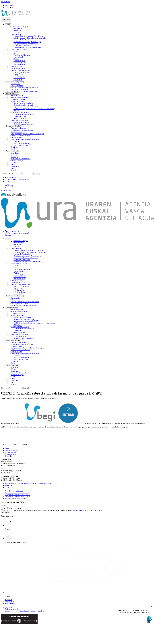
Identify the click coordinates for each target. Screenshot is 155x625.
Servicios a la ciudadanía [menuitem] (14, 126)
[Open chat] (149, 619)
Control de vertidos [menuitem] (17, 101)
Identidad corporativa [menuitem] (18, 68)
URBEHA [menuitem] (17, 111)
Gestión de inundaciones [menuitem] (19, 97)
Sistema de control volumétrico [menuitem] (23, 114)
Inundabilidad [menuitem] (18, 57)
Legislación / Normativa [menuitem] (19, 49)
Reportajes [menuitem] (14, 157)
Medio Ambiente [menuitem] (19, 64)
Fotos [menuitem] (13, 164)
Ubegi (7, 448)
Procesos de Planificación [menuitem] (21, 40)
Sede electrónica (10, 603)
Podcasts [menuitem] (14, 168)
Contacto (8, 181)
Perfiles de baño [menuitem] (16, 137)
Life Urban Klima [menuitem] (19, 78)
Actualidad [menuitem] (15, 153)
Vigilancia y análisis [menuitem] (18, 99)
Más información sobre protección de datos (87, 510)
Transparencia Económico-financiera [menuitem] (25, 44)
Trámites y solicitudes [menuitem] (18, 128)
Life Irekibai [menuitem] (17, 80)
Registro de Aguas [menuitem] (19, 116)
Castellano (18, 508)
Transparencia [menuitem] (16, 34)
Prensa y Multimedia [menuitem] (12, 151)
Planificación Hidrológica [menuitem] (13, 82)
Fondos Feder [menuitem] (18, 74)
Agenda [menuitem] (14, 170)
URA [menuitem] (7, 24)
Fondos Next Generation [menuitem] (21, 72)
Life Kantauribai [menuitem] (18, 76)
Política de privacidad (12, 609)
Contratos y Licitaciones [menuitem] (21, 45)
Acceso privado (6, 190)
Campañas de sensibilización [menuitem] (20, 159)
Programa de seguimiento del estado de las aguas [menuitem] (27, 134)
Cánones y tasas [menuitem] (16, 132)
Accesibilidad (9, 602)
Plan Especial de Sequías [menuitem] (19, 89)
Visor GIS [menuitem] (16, 141)
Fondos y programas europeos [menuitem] (21, 70)
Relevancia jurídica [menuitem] (19, 63)
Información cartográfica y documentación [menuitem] (25, 139)
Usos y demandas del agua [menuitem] (20, 112)
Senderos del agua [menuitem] (17, 160)
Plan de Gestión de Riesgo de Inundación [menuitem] (25, 87)
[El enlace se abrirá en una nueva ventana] (50, 423)
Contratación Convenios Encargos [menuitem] (22, 130)
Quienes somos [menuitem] (18, 28)
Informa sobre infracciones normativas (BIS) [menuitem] (28, 47)
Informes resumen (11, 454)
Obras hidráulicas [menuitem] (17, 95)
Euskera (10, 508)
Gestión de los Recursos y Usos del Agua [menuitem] (27, 42)
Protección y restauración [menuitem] (19, 120)
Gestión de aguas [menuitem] (11, 93)
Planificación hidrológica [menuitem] (21, 55)
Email (3, 506)
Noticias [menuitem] (14, 155)
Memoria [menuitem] (16, 32)
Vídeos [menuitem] (13, 162)
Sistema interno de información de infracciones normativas (24, 611)
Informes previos (10, 452)
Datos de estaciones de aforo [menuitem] (20, 136)
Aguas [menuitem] (15, 51)
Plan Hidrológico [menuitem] (17, 86)
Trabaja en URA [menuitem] (16, 66)
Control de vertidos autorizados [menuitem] (23, 105)
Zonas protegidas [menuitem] (19, 61)
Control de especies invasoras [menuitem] (23, 124)
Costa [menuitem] (15, 53)
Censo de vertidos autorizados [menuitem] (23, 103)
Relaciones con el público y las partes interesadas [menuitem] (29, 38)
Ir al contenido (5, 2)
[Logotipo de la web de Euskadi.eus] (14, 195)
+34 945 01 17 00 (28, 483)
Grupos (3, 508)
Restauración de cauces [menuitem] (21, 122)
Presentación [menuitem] (15, 84)
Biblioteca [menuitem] (14, 147)
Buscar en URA (6, 174)
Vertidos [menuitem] (16, 59)
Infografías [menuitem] (15, 166)
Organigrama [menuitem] (17, 30)
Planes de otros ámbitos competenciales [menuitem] (24, 91)
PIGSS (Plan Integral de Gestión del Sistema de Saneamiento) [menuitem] (34, 109)
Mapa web (8, 600)
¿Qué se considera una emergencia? (17, 179)
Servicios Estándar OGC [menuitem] (21, 143)
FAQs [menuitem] (13, 149)
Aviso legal (9, 607)
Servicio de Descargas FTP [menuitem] (22, 145)
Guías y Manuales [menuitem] (19, 118)
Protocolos (8, 456)
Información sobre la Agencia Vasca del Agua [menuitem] (28, 36)
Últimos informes (11, 450)
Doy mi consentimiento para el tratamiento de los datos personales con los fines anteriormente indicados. (52, 510)
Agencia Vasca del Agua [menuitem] (19, 26)
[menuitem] (12, 177)
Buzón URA (9, 485)
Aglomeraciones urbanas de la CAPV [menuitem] (26, 107)
